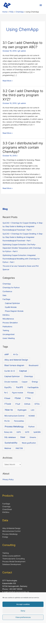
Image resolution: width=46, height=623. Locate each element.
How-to (9, 409)
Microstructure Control (14, 416)
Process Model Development (13, 561)
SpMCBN (37, 432)
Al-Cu (15, 354)
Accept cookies (23, 604)
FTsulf (17, 404)
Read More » (8, 81)
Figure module (17, 393)
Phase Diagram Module (14, 311)
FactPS (19, 387)
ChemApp (7, 284)
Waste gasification (29, 443)
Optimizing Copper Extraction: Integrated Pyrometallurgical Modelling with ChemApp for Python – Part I (21, 258)
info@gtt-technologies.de (18, 592)
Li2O (32, 410)
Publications (7, 327)
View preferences (23, 617)
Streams (33, 437)
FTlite (28, 398)
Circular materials (11, 382)
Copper (24, 382)
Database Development (11, 564)
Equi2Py (8, 387)
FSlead (7, 398)
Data (4, 295)
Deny (23, 611)
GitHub (27, 404)
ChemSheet (7, 509)
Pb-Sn (7, 421)
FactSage (6, 299)
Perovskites (19, 421)
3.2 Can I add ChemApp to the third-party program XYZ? (23, 95)
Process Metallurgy (14, 426)
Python (31, 426)
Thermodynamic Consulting (13, 559)
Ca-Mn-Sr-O (9, 371)
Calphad (23, 371)
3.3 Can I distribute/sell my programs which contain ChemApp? (23, 147)
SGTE (27, 432)
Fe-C (6, 393)
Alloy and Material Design (16, 360)
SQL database (10, 437)
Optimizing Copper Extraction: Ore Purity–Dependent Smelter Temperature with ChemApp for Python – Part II (22, 247)
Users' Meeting (9, 338)
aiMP (6, 354)
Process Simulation (10, 323)
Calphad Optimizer (12, 303)
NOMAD (32, 416)
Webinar (7, 448)
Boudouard (33, 365)
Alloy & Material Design (11, 528)
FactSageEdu (33, 387)
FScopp (30, 393)
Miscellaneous (8, 319)
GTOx (37, 404)
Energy (35, 382)
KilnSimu (6, 315)
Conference (7, 291)
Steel (22, 437)
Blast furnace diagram (14, 365)
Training (6, 330)
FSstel (18, 398)
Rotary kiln (8, 432)
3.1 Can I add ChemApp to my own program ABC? (22, 45)
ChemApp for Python (11, 288)
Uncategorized (8, 334)
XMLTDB (19, 448)
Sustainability (11, 443)
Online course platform (11, 556)
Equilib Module (11, 307)
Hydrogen (22, 410)
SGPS (19, 432)
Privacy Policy (8, 479)
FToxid (8, 404)
